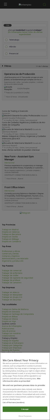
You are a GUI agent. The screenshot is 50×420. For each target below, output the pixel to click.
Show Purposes (25, 416)
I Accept (25, 409)
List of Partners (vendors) (13, 402)
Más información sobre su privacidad (21, 379)
